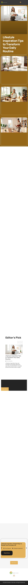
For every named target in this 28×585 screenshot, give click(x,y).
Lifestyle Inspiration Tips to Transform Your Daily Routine (13, 44)
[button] (20, 2)
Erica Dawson (9, 361)
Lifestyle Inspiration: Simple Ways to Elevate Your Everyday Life (11, 544)
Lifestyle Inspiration (18, 548)
